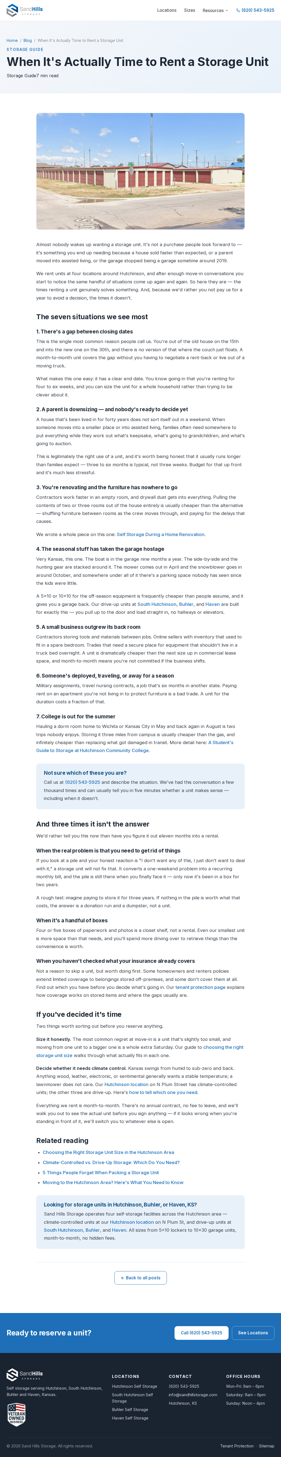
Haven (213, 604)
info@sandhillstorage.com (193, 1394)
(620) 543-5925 (258, 10)
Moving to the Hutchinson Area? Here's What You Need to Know (113, 1182)
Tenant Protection (237, 1446)
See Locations (253, 1332)
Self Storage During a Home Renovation (160, 534)
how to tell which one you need (163, 1092)
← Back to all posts (141, 1277)
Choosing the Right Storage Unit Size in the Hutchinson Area (108, 1152)
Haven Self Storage (130, 1418)
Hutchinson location (126, 1084)
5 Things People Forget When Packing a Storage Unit (101, 1172)
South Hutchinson (156, 604)
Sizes (189, 10)
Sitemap (266, 1446)
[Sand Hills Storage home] (25, 10)
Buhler (186, 604)
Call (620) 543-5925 (201, 1332)
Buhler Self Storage (130, 1409)
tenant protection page (201, 987)
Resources (213, 10)
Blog (28, 40)
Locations (166, 10)
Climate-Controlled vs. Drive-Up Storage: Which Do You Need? (111, 1162)
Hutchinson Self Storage (134, 1386)
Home (12, 40)
